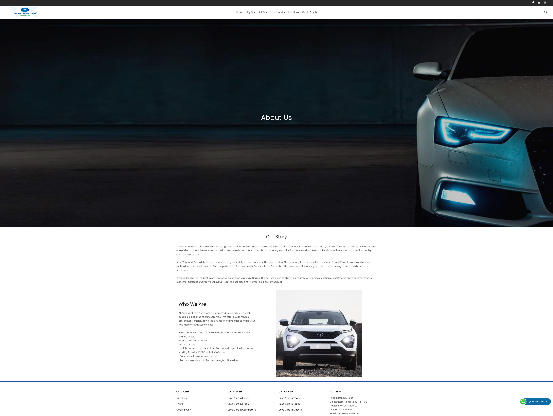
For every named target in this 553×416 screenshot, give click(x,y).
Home (239, 12)
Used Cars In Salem (238, 398)
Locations (293, 12)
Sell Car (262, 12)
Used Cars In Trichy (289, 398)
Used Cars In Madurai (290, 409)
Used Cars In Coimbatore (242, 409)
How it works (277, 12)
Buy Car (250, 12)
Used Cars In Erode (238, 404)
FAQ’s (179, 404)
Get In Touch (309, 12)
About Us (181, 398)
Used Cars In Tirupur (290, 404)
